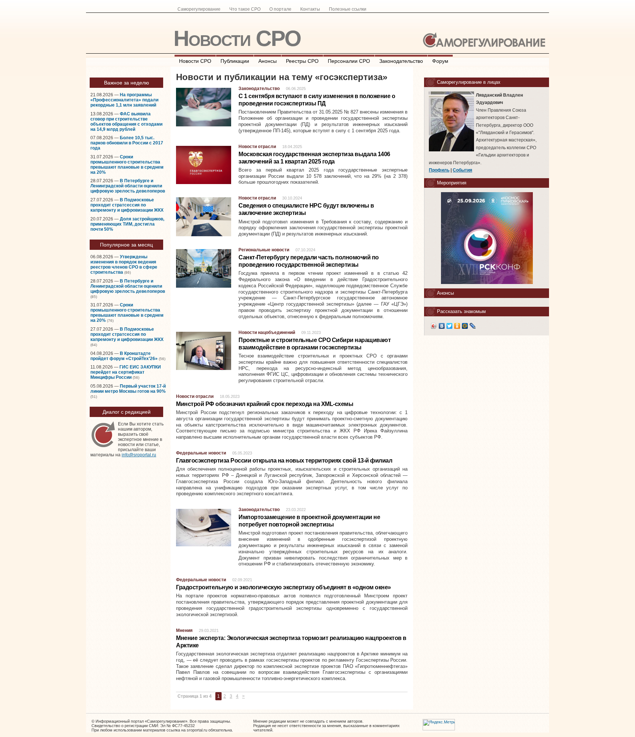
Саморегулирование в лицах (469, 82)
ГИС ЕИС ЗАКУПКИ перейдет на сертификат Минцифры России (125, 372)
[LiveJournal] (473, 326)
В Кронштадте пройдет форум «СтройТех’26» (124, 356)
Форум (440, 61)
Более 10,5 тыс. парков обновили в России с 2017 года (126, 143)
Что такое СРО (245, 9)
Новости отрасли (257, 146)
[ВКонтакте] (442, 326)
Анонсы (267, 61)
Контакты (310, 9)
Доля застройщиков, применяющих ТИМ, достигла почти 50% (127, 224)
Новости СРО (237, 38)
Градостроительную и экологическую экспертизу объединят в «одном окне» (283, 587)
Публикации (234, 61)
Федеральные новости (201, 453)
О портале (280, 9)
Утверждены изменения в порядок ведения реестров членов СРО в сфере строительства (123, 264)
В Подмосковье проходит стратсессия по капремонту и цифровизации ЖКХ (127, 205)
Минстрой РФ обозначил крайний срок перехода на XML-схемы (264, 404)
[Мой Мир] (465, 326)
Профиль (439, 170)
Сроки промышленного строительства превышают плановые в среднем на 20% (127, 164)
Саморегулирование (198, 9)
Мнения (184, 630)
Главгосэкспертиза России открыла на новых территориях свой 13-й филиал (284, 460)
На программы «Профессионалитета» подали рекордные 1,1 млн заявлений (124, 100)
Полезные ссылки (347, 9)
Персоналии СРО (349, 61)
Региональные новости (263, 249)
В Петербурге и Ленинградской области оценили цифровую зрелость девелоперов (127, 186)
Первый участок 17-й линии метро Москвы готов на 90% (128, 389)
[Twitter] (449, 326)
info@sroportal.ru (139, 454)
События (462, 170)
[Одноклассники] (457, 326)
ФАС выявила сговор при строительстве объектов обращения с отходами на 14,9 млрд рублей (126, 121)
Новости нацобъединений (266, 332)
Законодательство (401, 61)
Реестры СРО (302, 61)
